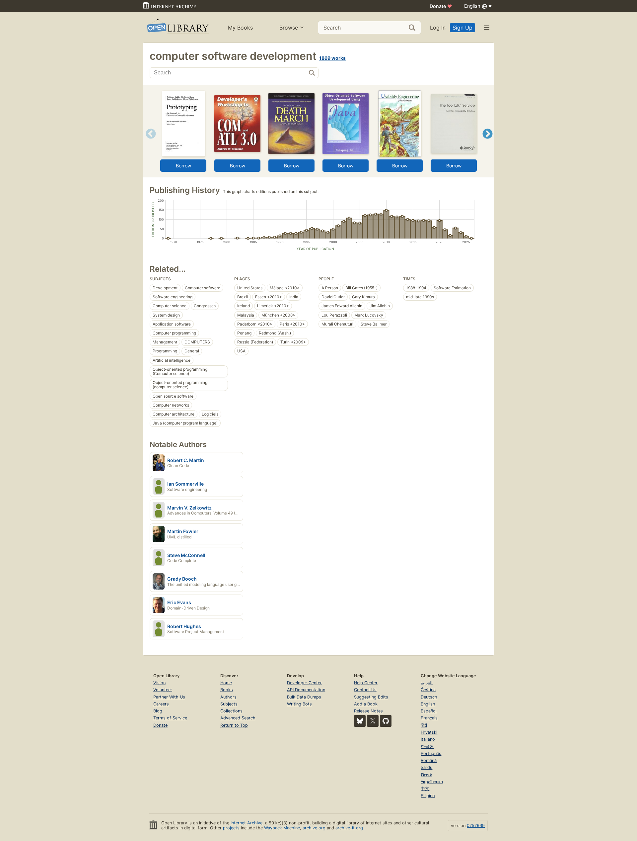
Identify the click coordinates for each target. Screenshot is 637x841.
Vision (159, 682)
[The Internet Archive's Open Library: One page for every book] (177, 27)
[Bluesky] (360, 721)
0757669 (476, 825)
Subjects (229, 703)
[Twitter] (373, 721)
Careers (161, 703)
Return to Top (234, 725)
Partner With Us (169, 697)
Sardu (426, 767)
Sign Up (462, 27)
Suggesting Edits (371, 697)
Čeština (428, 689)
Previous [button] (148, 142)
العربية (427, 682)
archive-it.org (349, 827)
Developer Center (304, 682)
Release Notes (368, 710)
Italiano (428, 739)
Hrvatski (429, 732)
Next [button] (487, 142)
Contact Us (365, 689)
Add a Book (366, 703)
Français (429, 717)
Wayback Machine (282, 827)
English (428, 703)
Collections (231, 710)
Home (226, 682)
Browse (288, 27)
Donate (441, 6)
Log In (438, 27)
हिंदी (424, 725)
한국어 (427, 746)
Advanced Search (237, 717)
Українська (432, 781)
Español (429, 710)
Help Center (366, 682)
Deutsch (429, 697)
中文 (425, 788)
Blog (157, 710)
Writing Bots (299, 703)
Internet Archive (246, 822)
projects (231, 827)
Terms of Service (170, 717)
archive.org (314, 827)
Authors (228, 697)
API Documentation (306, 689)
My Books (240, 27)
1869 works (332, 58)
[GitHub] (385, 721)
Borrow (183, 165)
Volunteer (162, 689)
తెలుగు (426, 774)
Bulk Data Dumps (304, 697)
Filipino (428, 795)
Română (429, 760)
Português (431, 753)
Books (226, 689)
